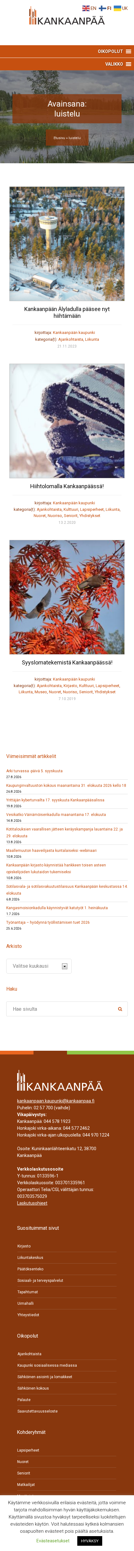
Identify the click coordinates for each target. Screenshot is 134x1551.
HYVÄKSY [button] (89, 1541)
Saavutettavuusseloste (37, 1411)
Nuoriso (55, 515)
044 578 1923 (57, 1121)
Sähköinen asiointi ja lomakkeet (44, 1377)
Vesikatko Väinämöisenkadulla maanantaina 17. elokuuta (56, 815)
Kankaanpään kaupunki (74, 332)
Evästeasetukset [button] (52, 1540)
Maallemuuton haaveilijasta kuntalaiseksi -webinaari (51, 850)
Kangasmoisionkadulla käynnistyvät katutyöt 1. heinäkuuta (57, 908)
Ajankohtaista (70, 339)
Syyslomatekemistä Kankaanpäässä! (67, 662)
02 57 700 (43, 1107)
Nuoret (40, 515)
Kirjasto (70, 685)
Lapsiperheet (92, 509)
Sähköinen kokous (33, 1388)
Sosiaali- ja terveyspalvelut (40, 1280)
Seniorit (71, 515)
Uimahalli (25, 1303)
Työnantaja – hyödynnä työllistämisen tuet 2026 (48, 922)
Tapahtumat (27, 1292)
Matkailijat (26, 1485)
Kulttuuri (71, 509)
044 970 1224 (96, 1135)
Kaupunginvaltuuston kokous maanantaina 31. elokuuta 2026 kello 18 (66, 785)
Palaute (24, 1400)
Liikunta (92, 339)
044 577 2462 (76, 1128)
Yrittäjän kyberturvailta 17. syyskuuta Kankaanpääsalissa (55, 800)
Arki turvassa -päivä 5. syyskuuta (34, 771)
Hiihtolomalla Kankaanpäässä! (67, 486)
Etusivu (59, 138)
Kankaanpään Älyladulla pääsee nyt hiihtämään (67, 312)
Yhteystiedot (28, 1315)
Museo (41, 692)
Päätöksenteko (30, 1269)
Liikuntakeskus (30, 1257)
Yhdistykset (89, 515)
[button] (110, 51)
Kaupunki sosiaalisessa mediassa (47, 1365)
